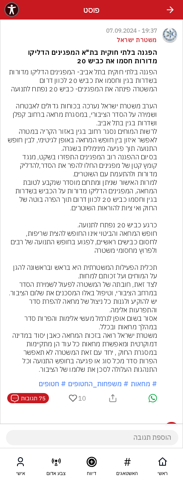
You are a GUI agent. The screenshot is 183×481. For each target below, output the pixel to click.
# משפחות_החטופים (98, 383)
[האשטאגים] (127, 463)
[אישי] (20, 463)
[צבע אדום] (56, 463)
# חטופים (52, 383)
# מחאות (144, 383)
